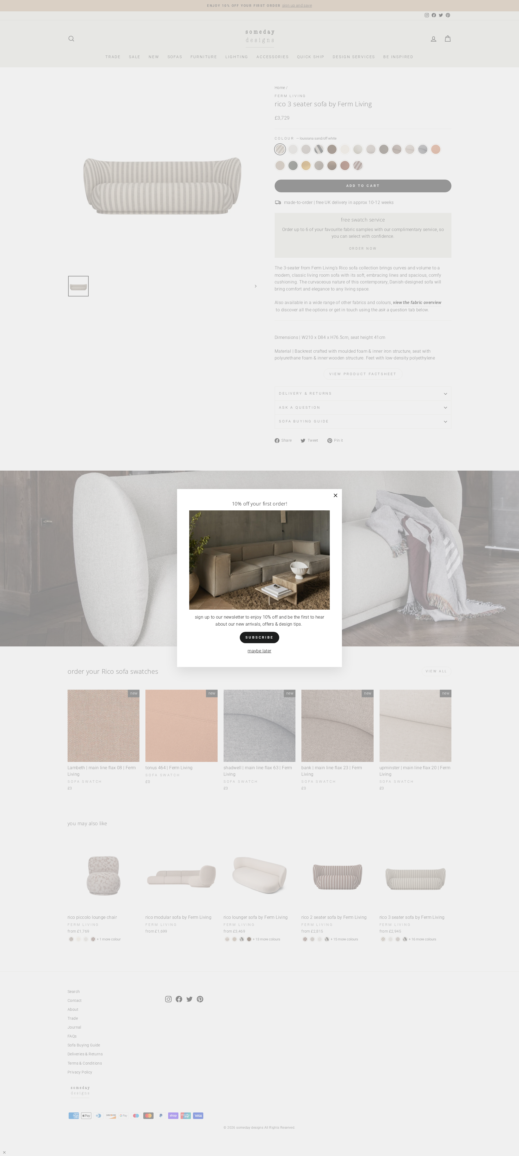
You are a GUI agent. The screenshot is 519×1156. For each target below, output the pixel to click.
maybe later (259, 650)
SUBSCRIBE (259, 637)
